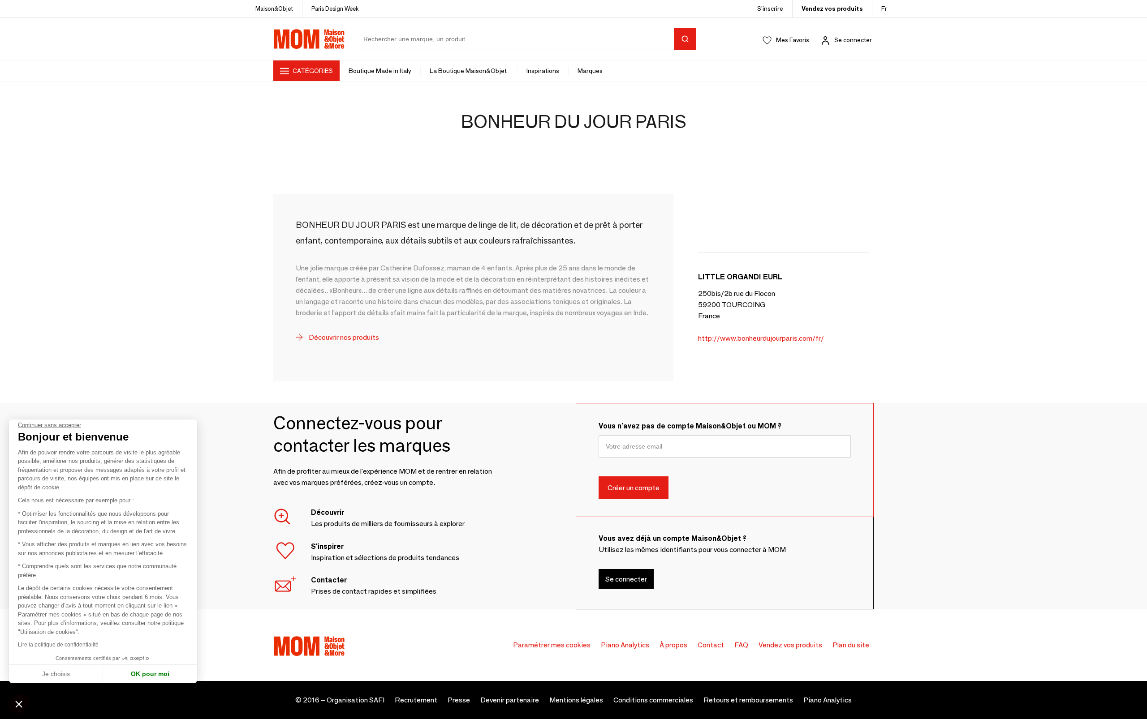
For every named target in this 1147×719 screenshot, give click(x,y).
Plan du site (850, 645)
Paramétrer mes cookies (552, 645)
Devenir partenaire (509, 700)
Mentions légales (576, 700)
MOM (309, 39)
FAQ (741, 645)
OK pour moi (150, 673)
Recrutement (416, 700)
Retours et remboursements (748, 700)
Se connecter (853, 40)
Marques (590, 71)
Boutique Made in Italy (380, 71)
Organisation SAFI (355, 700)
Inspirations (542, 71)
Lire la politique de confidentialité (58, 645)
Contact (711, 645)
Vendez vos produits (832, 8)
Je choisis (56, 673)
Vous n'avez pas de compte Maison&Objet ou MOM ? (690, 426)
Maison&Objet (274, 8)
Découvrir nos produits (343, 337)
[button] (19, 704)
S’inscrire (770, 8)
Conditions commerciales (653, 700)
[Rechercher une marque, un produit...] (685, 39)
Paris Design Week (335, 8)
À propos (673, 645)
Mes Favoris (792, 40)
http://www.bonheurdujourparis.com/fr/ (761, 338)
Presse (459, 700)
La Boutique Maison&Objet (469, 71)
